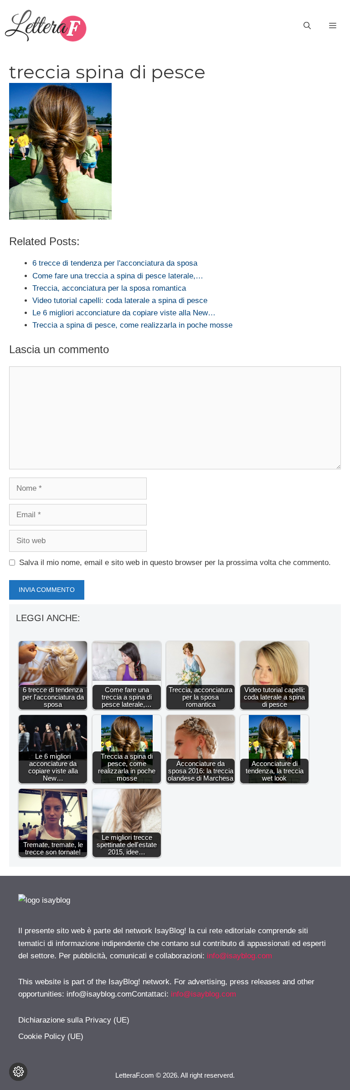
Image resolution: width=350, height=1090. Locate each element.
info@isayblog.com (239, 955)
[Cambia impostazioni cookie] (18, 1072)
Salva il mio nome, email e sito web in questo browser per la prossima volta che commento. (175, 562)
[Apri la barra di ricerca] (307, 26)
